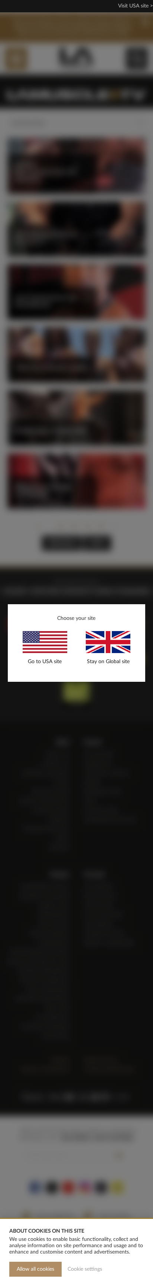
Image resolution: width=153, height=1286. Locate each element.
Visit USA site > (135, 6)
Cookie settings (85, 1269)
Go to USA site (45, 661)
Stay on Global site (108, 661)
